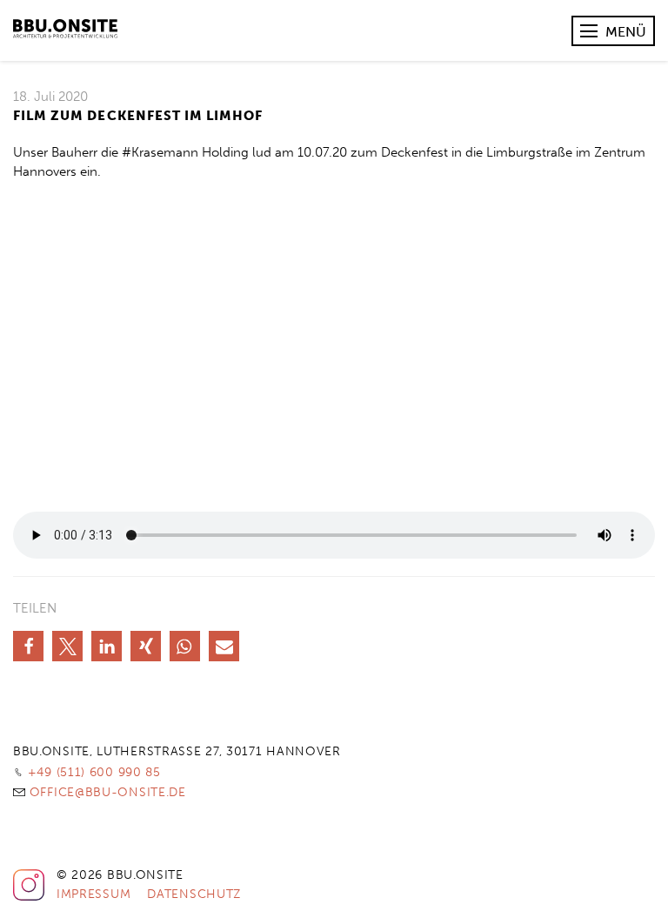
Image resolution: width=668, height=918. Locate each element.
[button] (28, 646)
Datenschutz (194, 894)
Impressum (93, 894)
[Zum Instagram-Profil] (28, 897)
